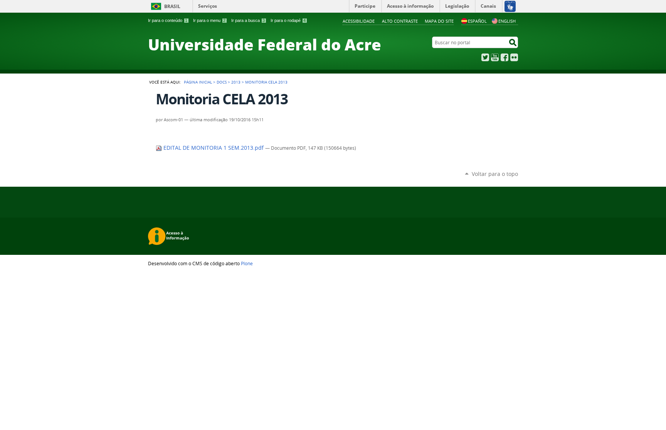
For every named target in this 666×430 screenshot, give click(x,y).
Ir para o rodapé (288, 20)
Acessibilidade (359, 21)
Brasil (172, 6)
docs (222, 82)
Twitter (485, 57)
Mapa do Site (439, 21)
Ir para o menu (209, 20)
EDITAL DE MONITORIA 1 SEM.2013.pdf (213, 147)
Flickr (514, 57)
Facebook (504, 57)
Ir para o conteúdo (167, 20)
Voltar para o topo (495, 173)
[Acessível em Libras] (509, 6)
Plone (247, 263)
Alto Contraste (400, 21)
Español (477, 21)
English (507, 21)
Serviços (207, 6)
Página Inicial (198, 82)
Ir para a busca (248, 20)
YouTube (495, 57)
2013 (235, 82)
